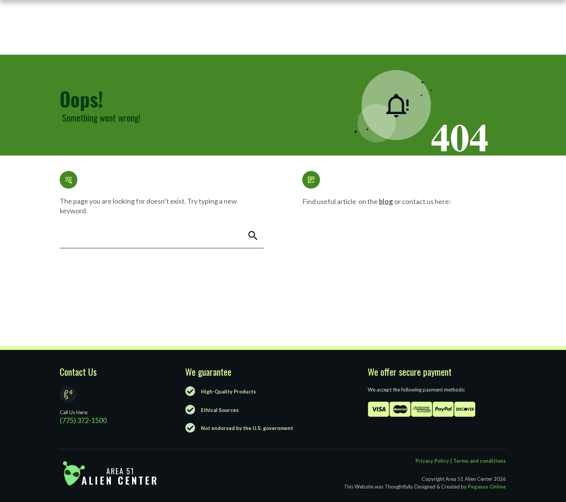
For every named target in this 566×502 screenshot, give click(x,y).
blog (386, 201)
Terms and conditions (479, 461)
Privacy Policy (432, 461)
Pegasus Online (487, 487)
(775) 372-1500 (83, 420)
